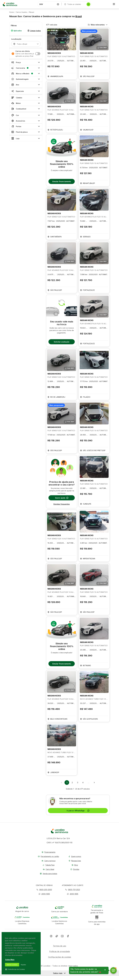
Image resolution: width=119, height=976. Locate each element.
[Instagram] (51, 936)
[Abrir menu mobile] (114, 4)
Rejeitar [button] (23, 965)
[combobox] (47, 4)
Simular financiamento (61, 181)
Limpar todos (35, 31)
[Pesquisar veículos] (88, 4)
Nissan (31, 12)
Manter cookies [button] (12, 965)
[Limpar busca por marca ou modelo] (58, 4)
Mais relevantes (98, 25)
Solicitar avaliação (61, 342)
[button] (44, 894)
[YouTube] (62, 936)
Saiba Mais (9, 960)
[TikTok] (56, 936)
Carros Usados (21, 12)
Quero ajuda (60, 498)
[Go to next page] (94, 782)
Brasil (78, 16)
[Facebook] (67, 936)
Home (11, 12)
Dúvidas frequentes (61, 504)
